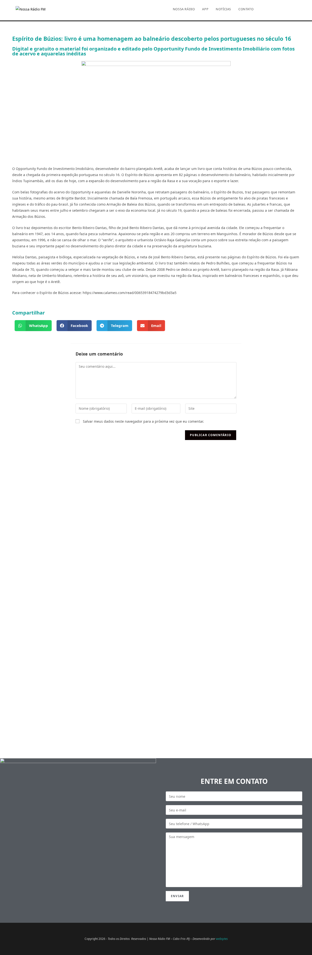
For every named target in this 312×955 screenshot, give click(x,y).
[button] (33, 325)
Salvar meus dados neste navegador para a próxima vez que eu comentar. (143, 421)
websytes (222, 939)
